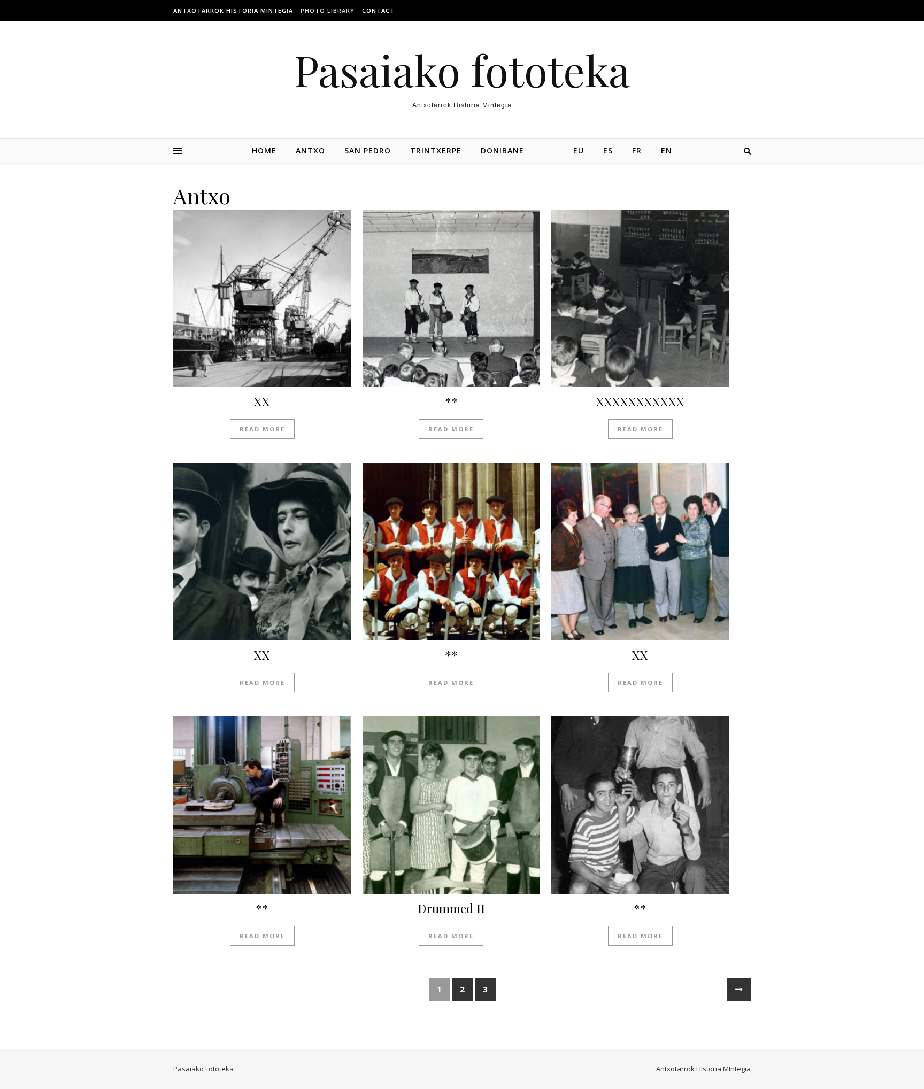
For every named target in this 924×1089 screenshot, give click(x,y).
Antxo (310, 150)
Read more (262, 429)
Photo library (328, 10)
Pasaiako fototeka (462, 69)
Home (264, 150)
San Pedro (367, 150)
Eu (578, 150)
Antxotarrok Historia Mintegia (233, 10)
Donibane (502, 150)
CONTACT (378, 10)
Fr (637, 150)
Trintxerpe (435, 150)
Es (608, 150)
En (666, 150)
